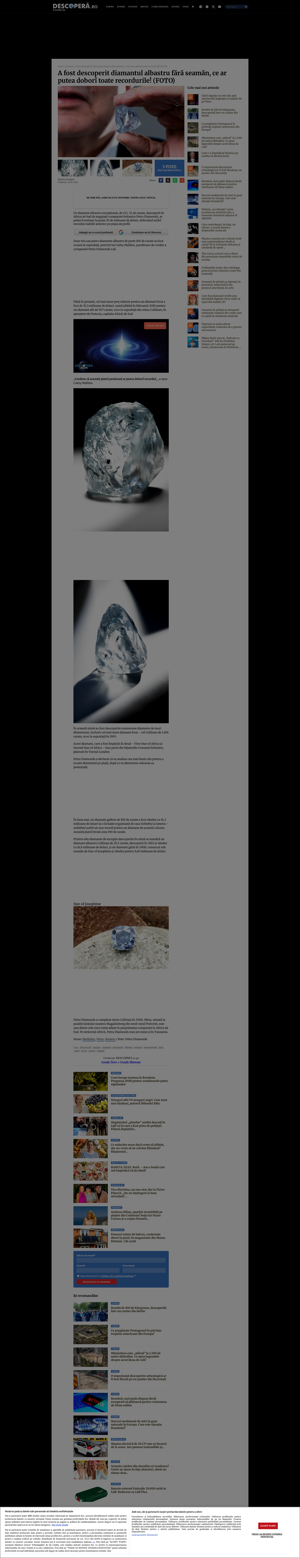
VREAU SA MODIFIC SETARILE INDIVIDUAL (267, 1535)
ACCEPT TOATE (268, 1526)
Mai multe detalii (60, 1525)
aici (93, 1542)
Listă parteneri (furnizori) (145, 1535)
